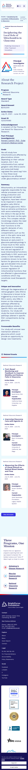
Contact (4, 643)
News (3, 638)
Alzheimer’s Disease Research (16, 567)
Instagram (5, 675)
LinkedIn (4, 670)
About (4, 635)
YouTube (4, 678)
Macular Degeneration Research (15, 576)
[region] (14, 761)
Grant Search (6, 641)
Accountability (6, 656)
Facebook (5, 667)
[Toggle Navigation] (24, 6)
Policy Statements (8, 659)
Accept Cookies (14, 767)
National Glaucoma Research (13, 585)
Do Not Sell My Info (8, 651)
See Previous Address (9, 621)
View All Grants (8, 514)
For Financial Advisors (9, 654)
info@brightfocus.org (13, 628)
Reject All (14, 763)
